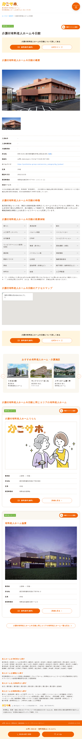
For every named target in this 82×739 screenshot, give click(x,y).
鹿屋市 (62, 664)
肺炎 (52, 698)
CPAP (70, 694)
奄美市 (70, 666)
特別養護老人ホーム (9, 676)
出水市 (73, 662)
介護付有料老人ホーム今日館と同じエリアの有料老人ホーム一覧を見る (41, 625)
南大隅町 (25, 666)
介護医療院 (32, 678)
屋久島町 (57, 666)
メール (59, 734)
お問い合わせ (6, 723)
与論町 (70, 668)
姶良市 (37, 662)
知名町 (63, 668)
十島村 (63, 666)
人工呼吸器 (37, 700)
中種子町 (41, 666)
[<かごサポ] (10, 4)
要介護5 (53, 686)
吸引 (17, 694)
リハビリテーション (9, 696)
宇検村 (24, 668)
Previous (3, 376)
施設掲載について (23, 723)
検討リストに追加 (72, 27)
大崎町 (74, 664)
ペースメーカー (52, 694)
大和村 (18, 668)
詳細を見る (56, 500)
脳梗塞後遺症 (44, 698)
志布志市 (49, 664)
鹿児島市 (5, 662)
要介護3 (38, 686)
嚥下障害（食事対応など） (11, 700)
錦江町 (18, 666)
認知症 (59, 686)
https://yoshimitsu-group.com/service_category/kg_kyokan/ (41, 164)
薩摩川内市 (57, 662)
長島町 (12, 664)
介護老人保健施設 (24, 676)
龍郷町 (4, 668)
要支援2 (17, 686)
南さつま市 (28, 664)
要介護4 (45, 686)
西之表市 (33, 666)
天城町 (45, 668)
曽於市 (56, 664)
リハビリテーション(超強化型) (28, 696)
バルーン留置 (41, 694)
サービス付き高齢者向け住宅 (67, 676)
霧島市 (30, 662)
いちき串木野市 (21, 662)
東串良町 (5, 666)
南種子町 (49, 666)
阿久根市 (66, 662)
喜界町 (30, 668)
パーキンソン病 (7, 698)
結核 (30, 700)
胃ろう (4, 694)
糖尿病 (69, 696)
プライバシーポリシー (37, 723)
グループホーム (37, 676)
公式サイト (55, 47)
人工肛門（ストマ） (28, 694)
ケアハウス (6, 678)
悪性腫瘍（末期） (59, 696)
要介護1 (24, 686)
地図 (50, 154)
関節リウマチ (27, 698)
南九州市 (19, 664)
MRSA (24, 700)
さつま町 (5, 664)
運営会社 (14, 723)
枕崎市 (41, 664)
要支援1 (9, 686)
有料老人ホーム (49, 676)
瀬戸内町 (11, 668)
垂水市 (68, 664)
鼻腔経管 (11, 694)
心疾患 (35, 698)
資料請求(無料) (27, 47)
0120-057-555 (25, 734)
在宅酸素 (63, 694)
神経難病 (17, 698)
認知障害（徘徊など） (63, 698)
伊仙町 (51, 668)
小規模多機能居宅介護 (19, 678)
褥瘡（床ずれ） (46, 696)
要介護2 (31, 686)
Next (79, 376)
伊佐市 (43, 662)
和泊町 (57, 668)
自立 (3, 686)
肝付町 (12, 666)
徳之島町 (38, 668)
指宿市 (35, 664)
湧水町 (49, 662)
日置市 (12, 662)
